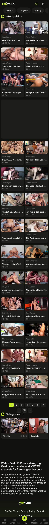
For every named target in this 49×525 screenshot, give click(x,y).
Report (40, 511)
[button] (36, 4)
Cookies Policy (24, 515)
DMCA (8, 511)
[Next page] (30, 410)
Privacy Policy (28, 511)
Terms (16, 511)
